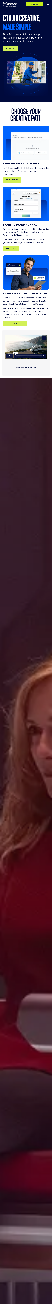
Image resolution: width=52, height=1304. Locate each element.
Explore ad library (26, 368)
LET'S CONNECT (15, 323)
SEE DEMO (11, 248)
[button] (34, 4)
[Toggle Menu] (48, 4)
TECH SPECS (12, 180)
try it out (10, 48)
